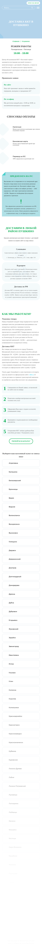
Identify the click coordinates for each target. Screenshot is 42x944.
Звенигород (14, 646)
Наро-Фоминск (15, 847)
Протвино (13, 926)
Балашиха (13, 472)
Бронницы (13, 489)
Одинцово (13, 873)
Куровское (13, 760)
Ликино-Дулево (15, 769)
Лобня (11, 777)
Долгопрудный (15, 577)
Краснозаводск (15, 734)
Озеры (11, 882)
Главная (15, 41)
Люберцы (13, 812)
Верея (11, 498)
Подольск (13, 917)
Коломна (12, 690)
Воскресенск (14, 524)
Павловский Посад (17, 900)
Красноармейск (15, 716)
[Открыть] (38, 8)
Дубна (11, 603)
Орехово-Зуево (15, 891)
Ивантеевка (14, 655)
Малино (12, 821)
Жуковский (13, 629)
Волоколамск (14, 515)
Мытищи (12, 838)
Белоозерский (15, 480)
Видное (12, 507)
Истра (11, 664)
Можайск (13, 830)
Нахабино (13, 856)
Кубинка (12, 751)
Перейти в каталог (21, 441)
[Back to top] (38, 927)
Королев (12, 699)
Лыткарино (13, 803)
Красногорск (14, 725)
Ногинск (12, 865)
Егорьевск (13, 620)
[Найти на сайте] (32, 8)
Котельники (14, 708)
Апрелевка (13, 463)
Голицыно (13, 542)
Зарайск (12, 638)
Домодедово (14, 585)
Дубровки (13, 611)
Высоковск (13, 533)
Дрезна (12, 594)
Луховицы (13, 795)
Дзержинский (15, 559)
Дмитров (12, 568)
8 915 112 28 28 (33, 3)
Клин (11, 681)
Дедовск (12, 550)
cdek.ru (31, 375)
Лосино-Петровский (17, 786)
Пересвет (13, 908)
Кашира (12, 673)
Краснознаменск (16, 742)
